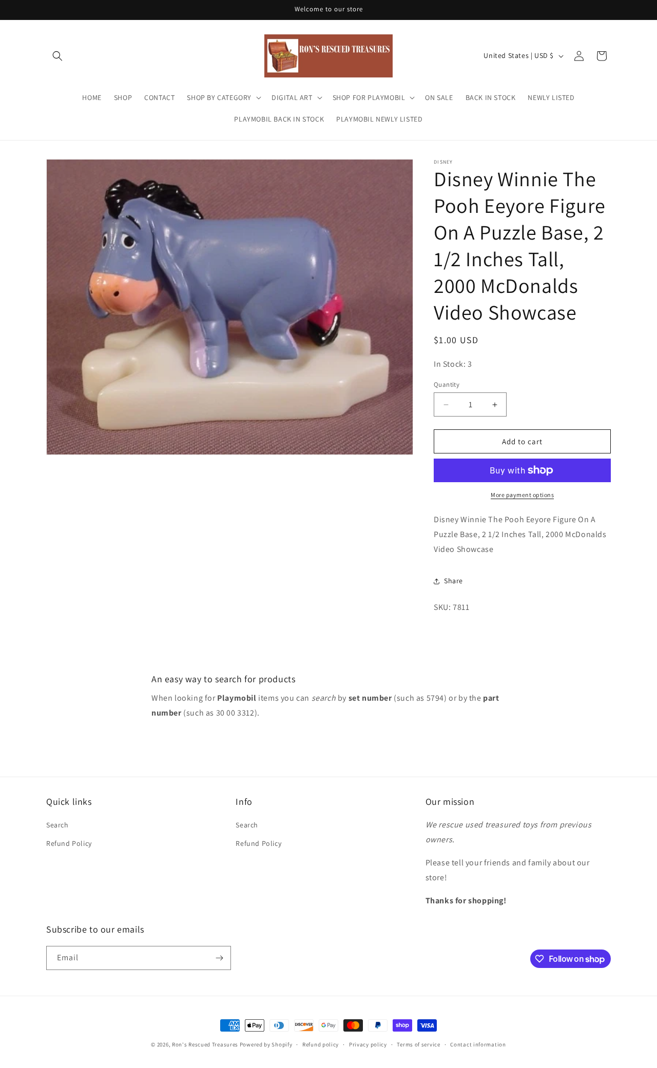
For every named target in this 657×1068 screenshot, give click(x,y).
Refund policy (320, 1044)
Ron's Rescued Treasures (205, 1044)
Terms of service (418, 1044)
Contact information (478, 1044)
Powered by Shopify (266, 1044)
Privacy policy (368, 1044)
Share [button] (453, 580)
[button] (57, 56)
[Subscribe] (219, 958)
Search (57, 824)
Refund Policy (69, 843)
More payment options (522, 495)
